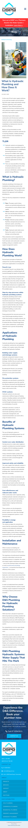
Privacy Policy (14, 823)
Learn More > (18, 25)
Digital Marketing (11, 825)
